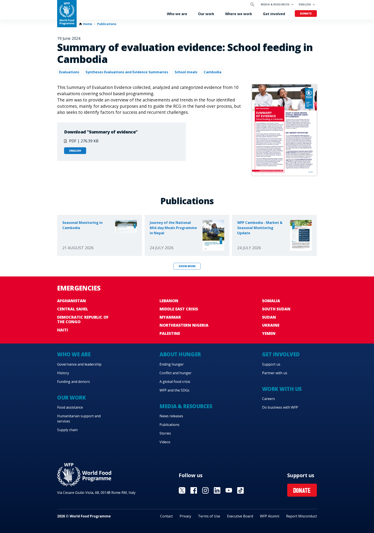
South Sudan (276, 308)
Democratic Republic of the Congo (82, 319)
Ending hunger (172, 364)
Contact (166, 516)
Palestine (170, 333)
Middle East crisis (179, 308)
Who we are (177, 13)
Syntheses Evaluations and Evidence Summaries (126, 72)
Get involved (274, 13)
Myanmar (170, 317)
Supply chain (67, 429)
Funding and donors (73, 381)
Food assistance (70, 407)
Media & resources (275, 4)
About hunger (180, 354)
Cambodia (212, 72)
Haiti (62, 329)
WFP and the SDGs (174, 390)
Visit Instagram (205, 490)
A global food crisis (175, 381)
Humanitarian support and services (79, 419)
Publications (106, 24)
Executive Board (240, 516)
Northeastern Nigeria (184, 325)
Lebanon (169, 300)
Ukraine (270, 325)
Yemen (269, 333)
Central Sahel (72, 308)
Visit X (182, 490)
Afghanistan (71, 300)
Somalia (271, 300)
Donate (306, 13)
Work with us (282, 388)
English (305, 4)
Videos (165, 442)
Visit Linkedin (217, 490)
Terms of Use (209, 516)
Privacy (185, 516)
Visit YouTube (229, 490)
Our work (206, 13)
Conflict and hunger (176, 373)
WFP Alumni (269, 516)
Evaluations (69, 72)
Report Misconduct (301, 516)
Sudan (269, 317)
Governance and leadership (79, 364)
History (63, 373)
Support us (271, 364)
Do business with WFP (280, 407)
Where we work (238, 13)
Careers (268, 398)
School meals (186, 72)
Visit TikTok (240, 490)
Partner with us (274, 373)
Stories (165, 433)
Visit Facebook (193, 490)
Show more (187, 266)
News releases (171, 416)
